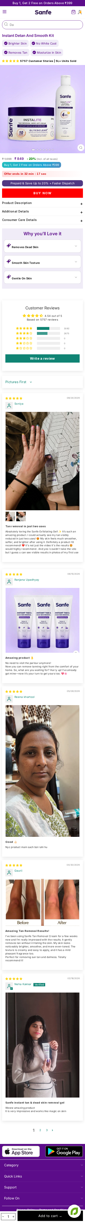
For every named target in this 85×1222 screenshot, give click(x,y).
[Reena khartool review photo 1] (42, 771)
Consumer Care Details (42, 220)
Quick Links (13, 1176)
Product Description (42, 203)
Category (11, 1165)
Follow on (11, 1198)
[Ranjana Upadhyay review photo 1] (42, 620)
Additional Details (42, 212)
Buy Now (42, 193)
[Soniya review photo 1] (42, 461)
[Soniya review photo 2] (10, 516)
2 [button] (40, 1130)
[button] (11, 61)
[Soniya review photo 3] (21, 516)
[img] (13, 398)
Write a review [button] (42, 358)
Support (10, 1187)
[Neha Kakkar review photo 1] (42, 1045)
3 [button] (47, 1130)
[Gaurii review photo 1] (42, 902)
